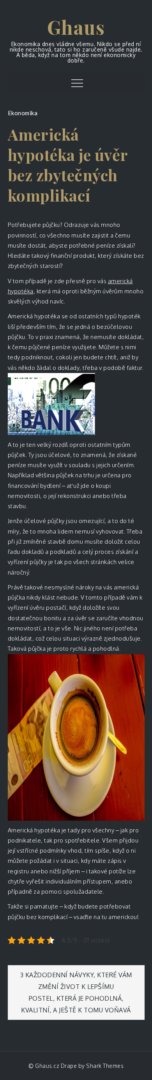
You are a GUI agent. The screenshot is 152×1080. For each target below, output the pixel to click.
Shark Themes (105, 1065)
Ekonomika (23, 112)
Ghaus (76, 26)
